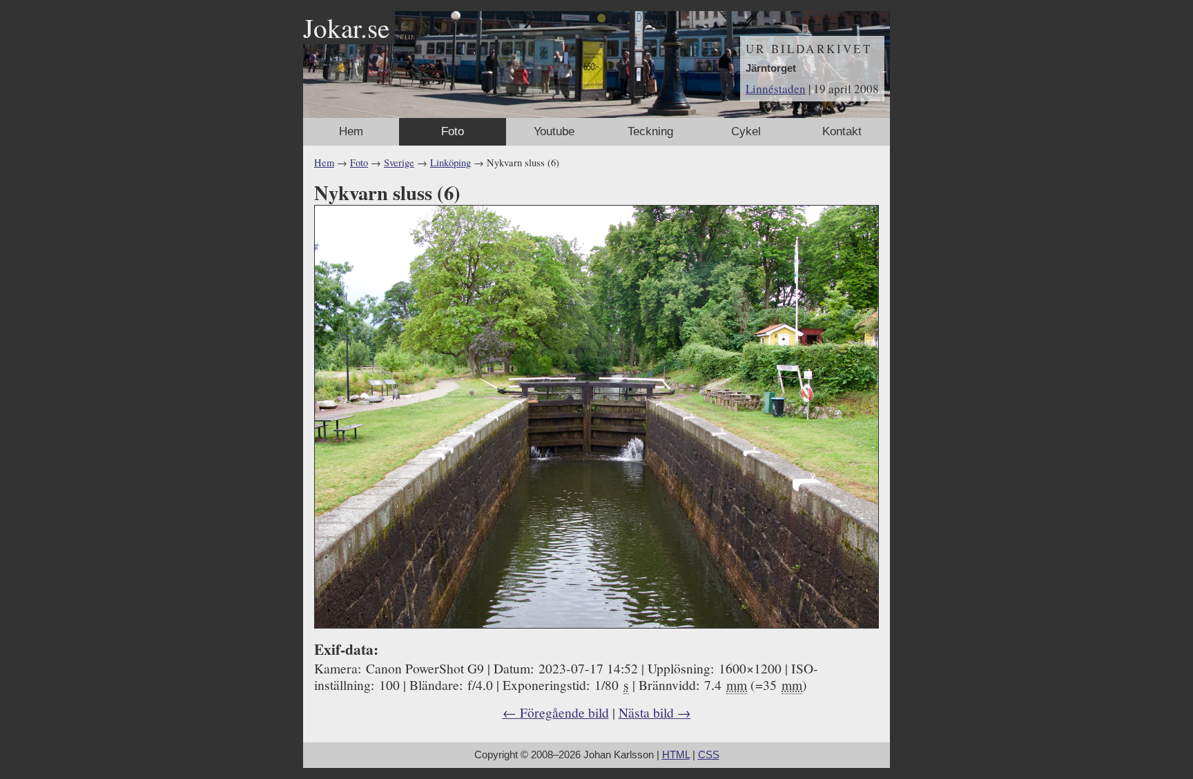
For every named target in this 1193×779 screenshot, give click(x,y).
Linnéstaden (776, 89)
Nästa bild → (655, 712)
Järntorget (771, 68)
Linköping (450, 162)
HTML (676, 754)
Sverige (399, 162)
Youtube (554, 131)
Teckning (650, 131)
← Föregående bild (556, 712)
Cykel (746, 131)
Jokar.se (346, 27)
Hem (351, 131)
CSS (708, 754)
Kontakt (842, 131)
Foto (452, 131)
